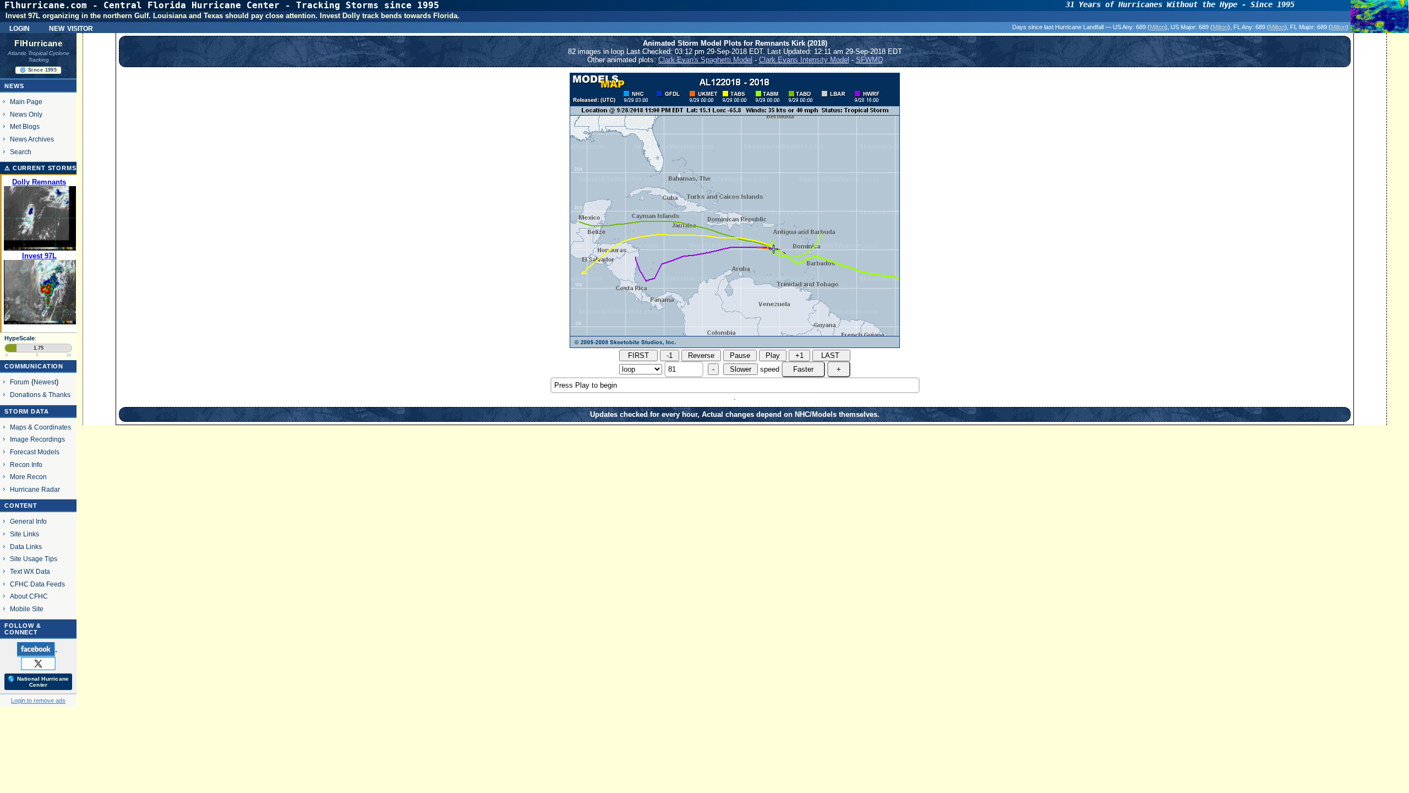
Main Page (26, 101)
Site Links (24, 533)
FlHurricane (38, 43)
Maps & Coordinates (40, 427)
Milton (1157, 27)
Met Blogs (25, 126)
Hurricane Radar (35, 489)
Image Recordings (37, 439)
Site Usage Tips (33, 558)
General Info (28, 521)
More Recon (28, 476)
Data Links (26, 546)
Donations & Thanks (40, 394)
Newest (45, 381)
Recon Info (26, 464)
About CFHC (29, 596)
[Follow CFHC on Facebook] (37, 649)
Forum (19, 381)
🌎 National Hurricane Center (38, 682)
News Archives (32, 139)
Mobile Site (26, 608)
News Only (26, 114)
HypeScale (19, 338)
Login (19, 27)
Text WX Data (30, 571)
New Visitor (71, 27)
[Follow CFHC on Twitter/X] (38, 663)
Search (20, 151)
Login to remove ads (38, 700)
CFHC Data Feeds (37, 584)
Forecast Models (34, 451)
